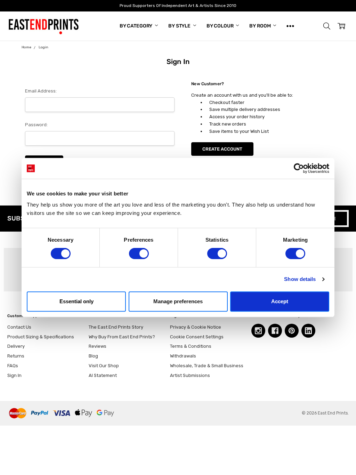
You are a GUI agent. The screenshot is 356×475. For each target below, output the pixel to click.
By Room (260, 26)
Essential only (76, 301)
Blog (93, 356)
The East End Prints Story (116, 327)
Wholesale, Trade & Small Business (206, 365)
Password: (36, 124)
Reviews (97, 346)
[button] (326, 26)
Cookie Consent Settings (197, 336)
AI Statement (103, 375)
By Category (136, 26)
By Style (180, 26)
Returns (15, 356)
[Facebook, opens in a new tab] (275, 331)
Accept (279, 301)
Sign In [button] (14, 375)
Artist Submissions (190, 375)
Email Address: (41, 91)
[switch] (139, 253)
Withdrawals (183, 356)
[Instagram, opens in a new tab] (258, 331)
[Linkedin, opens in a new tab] (308, 331)
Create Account (222, 149)
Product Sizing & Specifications (40, 336)
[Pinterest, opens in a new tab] (292, 331)
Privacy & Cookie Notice (195, 327)
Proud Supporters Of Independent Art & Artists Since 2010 (178, 5)
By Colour (221, 26)
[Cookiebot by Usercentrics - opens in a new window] (298, 168)
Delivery (16, 346)
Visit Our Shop (104, 365)
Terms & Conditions (190, 346)
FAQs (12, 365)
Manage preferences (178, 301)
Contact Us (19, 327)
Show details (300, 279)
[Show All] (290, 26)
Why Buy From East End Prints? (122, 336)
